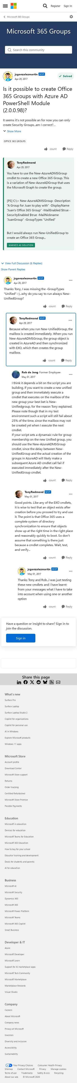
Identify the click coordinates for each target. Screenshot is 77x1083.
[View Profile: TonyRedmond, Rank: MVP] (13, 320)
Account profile (12, 762)
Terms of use (11, 1072)
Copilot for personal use (16, 725)
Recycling (58, 1072)
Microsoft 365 (11, 904)
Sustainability (11, 1053)
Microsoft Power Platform (17, 911)
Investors (9, 1035)
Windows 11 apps (13, 743)
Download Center (13, 768)
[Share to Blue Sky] (45, 682)
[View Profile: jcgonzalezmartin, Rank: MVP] (8, 76)
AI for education (12, 867)
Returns (8, 780)
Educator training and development (21, 855)
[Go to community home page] (14, 6)
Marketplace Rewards (15, 985)
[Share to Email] (58, 682)
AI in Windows (11, 731)
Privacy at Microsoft (14, 1028)
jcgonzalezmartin (26, 74)
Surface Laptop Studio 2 (16, 712)
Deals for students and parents (19, 861)
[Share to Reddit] (39, 682)
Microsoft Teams (12, 917)
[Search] (45, 6)
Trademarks (27, 1072)
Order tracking (12, 787)
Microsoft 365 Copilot (15, 923)
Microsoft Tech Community (17, 973)
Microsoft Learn (12, 960)
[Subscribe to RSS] (52, 682)
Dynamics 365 (11, 898)
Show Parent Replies (13, 269)
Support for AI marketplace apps (20, 966)
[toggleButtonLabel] (71, 16)
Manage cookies (58, 1069)
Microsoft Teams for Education (19, 836)
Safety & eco (43, 1072)
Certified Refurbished (15, 793)
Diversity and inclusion (15, 1041)
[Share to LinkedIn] (19, 682)
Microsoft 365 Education (16, 842)
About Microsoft (12, 1016)
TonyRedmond (26, 162)
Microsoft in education (15, 823)
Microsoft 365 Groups (18, 16)
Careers (8, 1009)
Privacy (42, 1069)
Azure (7, 947)
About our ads (11, 1076)
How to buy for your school (17, 849)
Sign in (20, 638)
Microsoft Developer (14, 954)
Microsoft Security (13, 892)
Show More (14, 131)
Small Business (12, 929)
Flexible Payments (13, 805)
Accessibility (11, 1047)
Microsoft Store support (16, 774)
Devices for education (15, 830)
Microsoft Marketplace (15, 979)
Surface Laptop (12, 706)
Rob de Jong (30, 372)
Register (55, 6)
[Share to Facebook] (25, 682)
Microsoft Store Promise (16, 799)
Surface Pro (10, 700)
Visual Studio (11, 991)
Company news (12, 1022)
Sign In (68, 6)
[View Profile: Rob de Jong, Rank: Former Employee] (16, 374)
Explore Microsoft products (17, 737)
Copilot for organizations (16, 718)
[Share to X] (32, 682)
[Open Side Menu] (5, 6)
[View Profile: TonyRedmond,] (11, 165)
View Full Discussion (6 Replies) (23, 263)
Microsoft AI (10, 885)
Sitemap (9, 1069)
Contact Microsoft (26, 1069)
